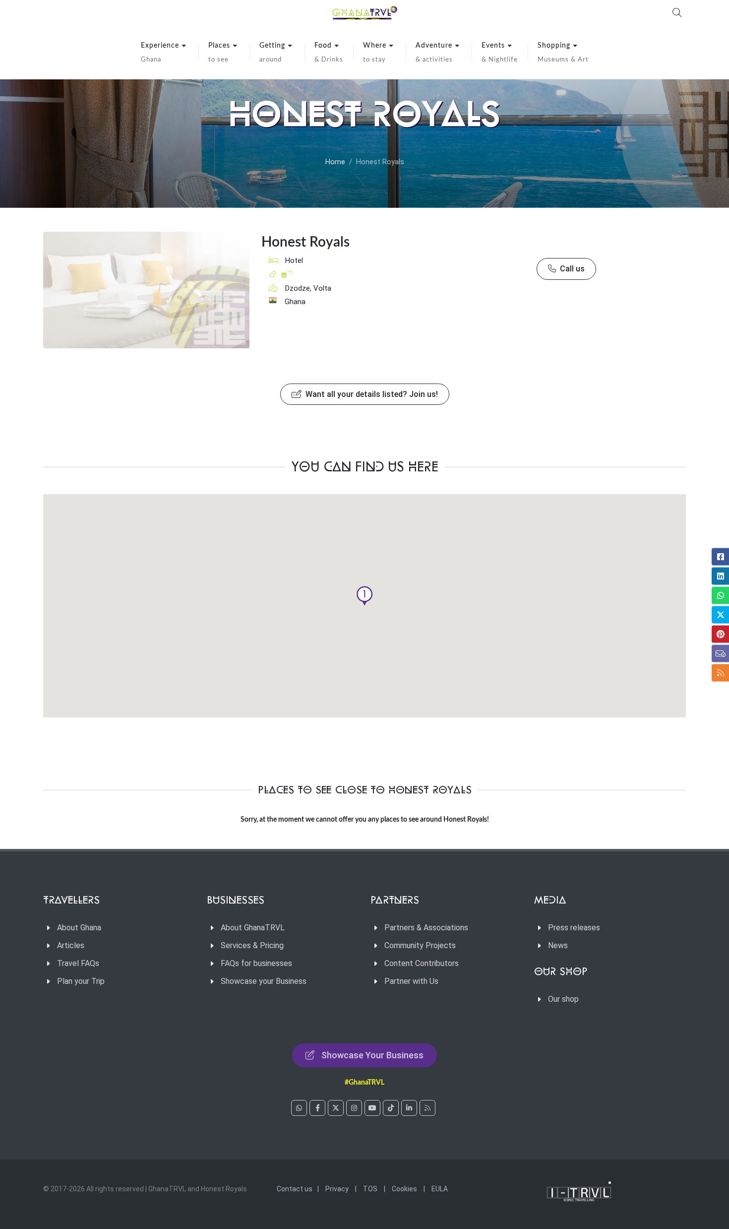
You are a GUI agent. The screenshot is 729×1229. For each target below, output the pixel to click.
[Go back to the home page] (364, 12)
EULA (439, 1189)
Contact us (294, 1189)
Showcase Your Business (372, 1055)
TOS (370, 1189)
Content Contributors (421, 963)
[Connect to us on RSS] (427, 1108)
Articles (70, 945)
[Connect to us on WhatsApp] (299, 1108)
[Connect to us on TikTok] (391, 1108)
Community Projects (420, 945)
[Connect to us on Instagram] (354, 1108)
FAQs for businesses (256, 963)
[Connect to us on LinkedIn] (409, 1108)
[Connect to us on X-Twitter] (336, 1108)
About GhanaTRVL (253, 927)
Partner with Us (411, 981)
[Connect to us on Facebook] (317, 1108)
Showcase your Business (263, 981)
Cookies (404, 1189)
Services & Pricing (252, 945)
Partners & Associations (426, 927)
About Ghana (79, 927)
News (558, 945)
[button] (364, 596)
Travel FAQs (78, 963)
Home (335, 162)
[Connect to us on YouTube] (372, 1108)
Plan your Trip (81, 981)
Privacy (337, 1189)
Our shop (563, 999)
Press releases (574, 927)
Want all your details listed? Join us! (371, 394)
